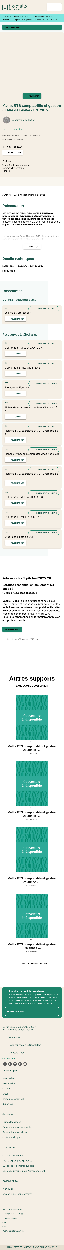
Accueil (5, 17)
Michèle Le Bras (36, 195)
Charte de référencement (13, 1231)
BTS (26, 17)
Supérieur (17, 17)
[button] (32, 27)
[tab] (32, 685)
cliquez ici (47, 1003)
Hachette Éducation (12, 129)
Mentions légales (9, 1218)
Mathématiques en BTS (42, 17)
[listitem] (4, 1063)
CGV (4, 1226)
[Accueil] (14, 7)
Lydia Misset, (21, 195)
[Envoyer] (55, 1011)
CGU (4, 1222)
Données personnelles (12, 1209)
